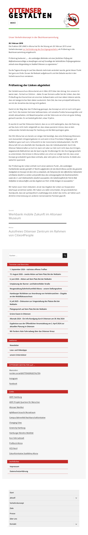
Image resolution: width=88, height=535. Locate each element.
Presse (12, 513)
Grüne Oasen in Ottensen (20, 314)
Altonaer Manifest (16, 407)
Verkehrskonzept (17, 503)
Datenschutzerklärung (19, 471)
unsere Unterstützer (18, 355)
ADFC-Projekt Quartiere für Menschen (24, 402)
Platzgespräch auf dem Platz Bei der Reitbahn (28, 309)
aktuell (12, 498)
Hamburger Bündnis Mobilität (21, 433)
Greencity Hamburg (17, 428)
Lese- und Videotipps (18, 350)
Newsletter (14, 345)
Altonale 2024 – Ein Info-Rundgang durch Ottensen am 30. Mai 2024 (37, 319)
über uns (13, 519)
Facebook (13, 383)
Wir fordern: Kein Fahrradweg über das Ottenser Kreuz (32, 331)
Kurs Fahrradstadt (16, 438)
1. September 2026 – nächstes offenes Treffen (28, 269)
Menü (13, 23)
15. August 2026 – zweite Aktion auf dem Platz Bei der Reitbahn (35, 274)
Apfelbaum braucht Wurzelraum (22, 412)
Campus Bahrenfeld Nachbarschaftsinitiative (27, 417)
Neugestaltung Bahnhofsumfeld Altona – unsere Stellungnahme (36, 288)
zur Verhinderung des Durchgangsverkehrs (40, 49)
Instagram (13, 378)
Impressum (14, 466)
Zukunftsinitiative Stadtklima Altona (23, 453)
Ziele (12, 508)
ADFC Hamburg (15, 397)
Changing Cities (15, 423)
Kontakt (13, 524)
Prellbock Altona (16, 443)
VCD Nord (13, 448)
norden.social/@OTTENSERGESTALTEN (24, 373)
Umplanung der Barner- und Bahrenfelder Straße (30, 284)
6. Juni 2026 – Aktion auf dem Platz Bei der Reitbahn (31, 279)
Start (12, 492)
